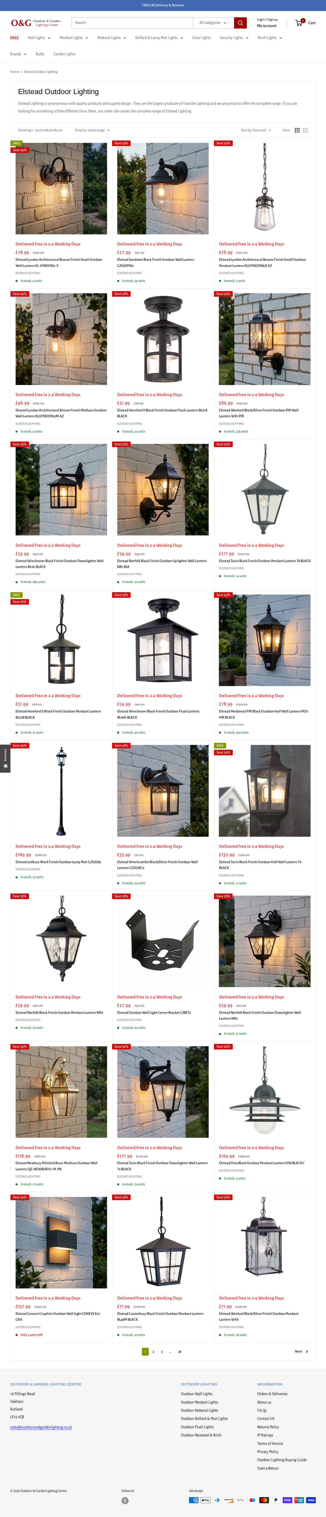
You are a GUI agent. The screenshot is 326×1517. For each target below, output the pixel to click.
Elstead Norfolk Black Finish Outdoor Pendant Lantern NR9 (59, 1013)
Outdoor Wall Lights (196, 1394)
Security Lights (231, 38)
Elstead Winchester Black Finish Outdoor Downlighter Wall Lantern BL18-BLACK (60, 564)
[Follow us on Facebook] (125, 1500)
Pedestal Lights (109, 38)
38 (179, 1352)
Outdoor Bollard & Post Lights (204, 1419)
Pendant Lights (71, 38)
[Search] (240, 23)
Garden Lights (64, 54)
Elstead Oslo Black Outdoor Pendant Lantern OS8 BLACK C (262, 1163)
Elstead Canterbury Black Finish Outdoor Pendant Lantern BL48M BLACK (160, 1316)
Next (298, 1351)
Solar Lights (201, 38)
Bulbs (40, 54)
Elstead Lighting (28, 273)
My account (267, 25)
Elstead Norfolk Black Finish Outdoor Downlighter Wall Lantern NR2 (260, 1015)
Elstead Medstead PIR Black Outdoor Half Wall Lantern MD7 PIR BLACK (263, 714)
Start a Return (268, 1468)
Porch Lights (267, 38)
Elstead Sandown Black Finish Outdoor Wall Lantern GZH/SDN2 (155, 262)
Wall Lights (36, 38)
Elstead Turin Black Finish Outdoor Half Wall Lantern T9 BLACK (260, 865)
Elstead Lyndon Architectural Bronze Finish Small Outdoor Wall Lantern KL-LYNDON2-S (59, 262)
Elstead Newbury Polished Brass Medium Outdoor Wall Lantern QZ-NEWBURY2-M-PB (57, 1166)
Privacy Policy (267, 1452)
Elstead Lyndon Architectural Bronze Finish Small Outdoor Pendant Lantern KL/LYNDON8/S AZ (262, 262)
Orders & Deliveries (272, 1394)
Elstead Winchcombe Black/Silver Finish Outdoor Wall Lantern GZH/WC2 (157, 865)
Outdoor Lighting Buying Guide (282, 1460)
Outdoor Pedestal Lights (199, 1410)
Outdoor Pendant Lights (199, 1402)
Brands (15, 54)
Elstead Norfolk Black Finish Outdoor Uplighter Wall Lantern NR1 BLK (162, 564)
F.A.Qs (262, 1410)
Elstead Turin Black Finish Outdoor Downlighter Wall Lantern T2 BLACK (162, 1166)
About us (264, 1402)
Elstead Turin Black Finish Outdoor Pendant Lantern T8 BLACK (264, 561)
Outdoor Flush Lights (197, 1427)
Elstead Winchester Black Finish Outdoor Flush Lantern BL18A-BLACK (158, 714)
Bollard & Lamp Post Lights (156, 38)
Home (14, 72)
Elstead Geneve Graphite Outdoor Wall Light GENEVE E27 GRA (58, 1316)
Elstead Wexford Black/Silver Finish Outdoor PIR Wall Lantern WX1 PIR (258, 413)
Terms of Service (270, 1444)
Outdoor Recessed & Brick (201, 1435)
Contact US (266, 1419)
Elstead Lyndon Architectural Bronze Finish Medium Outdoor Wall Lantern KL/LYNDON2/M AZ (61, 413)
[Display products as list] (305, 130)
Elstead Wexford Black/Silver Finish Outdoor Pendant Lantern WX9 (258, 1316)
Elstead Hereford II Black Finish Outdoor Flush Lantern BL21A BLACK (162, 413)
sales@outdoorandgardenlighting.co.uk (41, 1427)
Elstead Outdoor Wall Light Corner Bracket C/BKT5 (154, 1013)
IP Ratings (265, 1435)
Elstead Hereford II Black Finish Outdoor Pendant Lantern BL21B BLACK (58, 714)
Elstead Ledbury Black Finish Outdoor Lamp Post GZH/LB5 (58, 862)
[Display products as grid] (297, 130)
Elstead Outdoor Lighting (41, 72)
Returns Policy (268, 1427)
